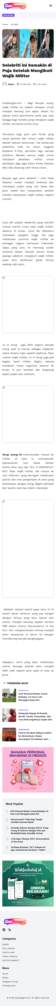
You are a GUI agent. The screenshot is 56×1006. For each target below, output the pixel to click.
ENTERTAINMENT (11, 960)
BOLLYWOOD (8, 948)
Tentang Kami (9, 985)
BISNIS (5, 944)
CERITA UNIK (8, 952)
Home (5, 24)
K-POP (14, 24)
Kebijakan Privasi (10, 981)
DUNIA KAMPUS (9, 956)
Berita (5, 977)
